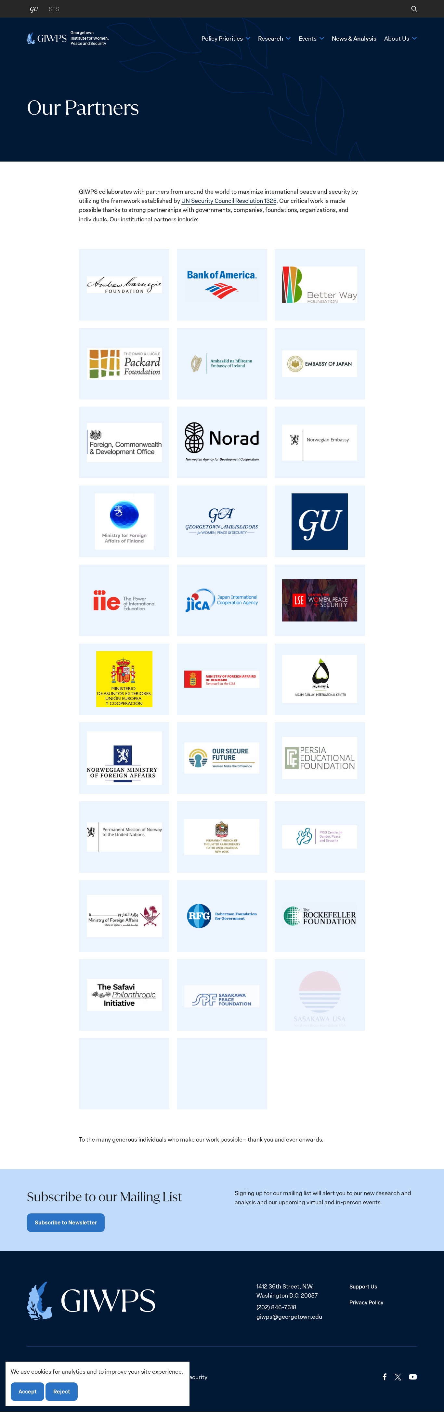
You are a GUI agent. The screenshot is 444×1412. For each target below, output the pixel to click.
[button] (409, 9)
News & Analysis (354, 38)
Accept (28, 1391)
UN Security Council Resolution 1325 (228, 200)
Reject (61, 1391)
